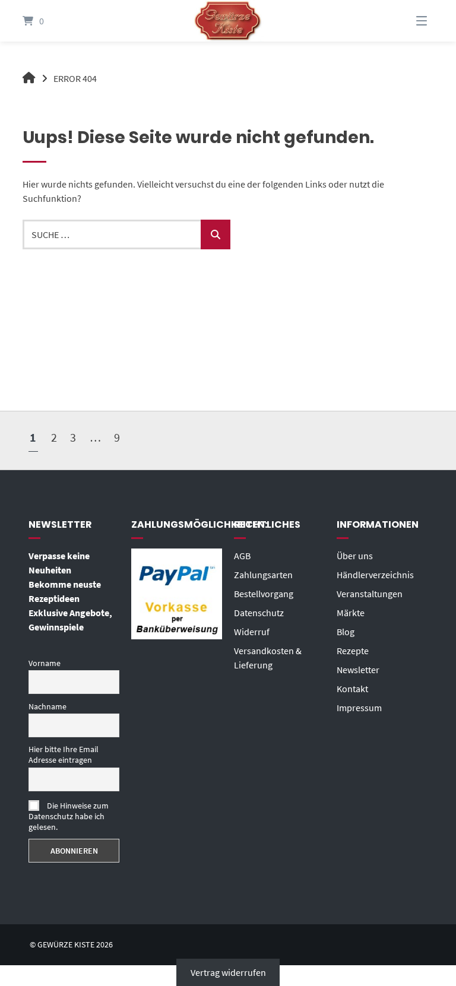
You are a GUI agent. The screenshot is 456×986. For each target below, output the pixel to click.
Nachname (47, 706)
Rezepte (353, 651)
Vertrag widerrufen (228, 972)
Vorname (44, 663)
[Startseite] (228, 21)
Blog (345, 632)
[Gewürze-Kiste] (29, 78)
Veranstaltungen (370, 594)
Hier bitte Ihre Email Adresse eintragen (63, 754)
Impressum (359, 708)
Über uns (355, 556)
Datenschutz (259, 613)
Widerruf (252, 632)
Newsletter (358, 670)
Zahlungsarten (263, 575)
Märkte (351, 613)
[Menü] (406, 21)
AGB (242, 556)
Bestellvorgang (263, 594)
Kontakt (352, 689)
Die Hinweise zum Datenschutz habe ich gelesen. (68, 816)
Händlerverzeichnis (375, 575)
